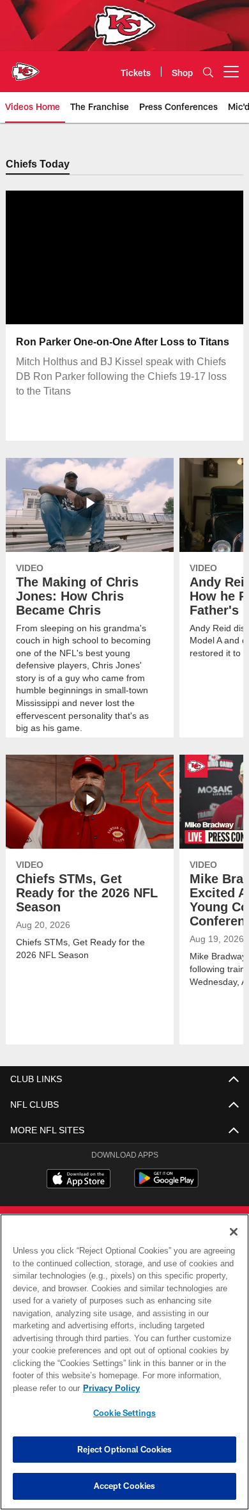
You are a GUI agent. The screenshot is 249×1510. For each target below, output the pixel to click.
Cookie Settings (124, 1413)
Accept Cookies (125, 1486)
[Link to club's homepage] (25, 66)
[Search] (208, 72)
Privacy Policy (108, 1388)
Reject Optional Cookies (124, 1449)
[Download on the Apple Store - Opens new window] (78, 1180)
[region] (124, 1362)
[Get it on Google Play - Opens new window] (166, 1185)
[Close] (234, 1232)
